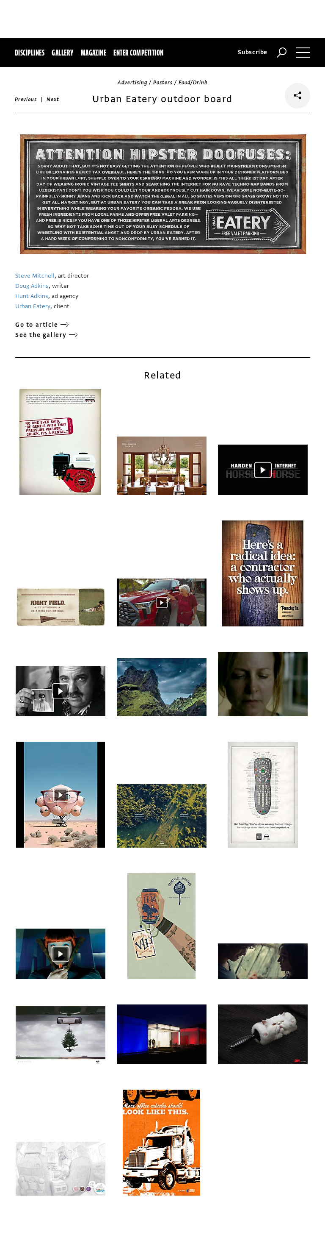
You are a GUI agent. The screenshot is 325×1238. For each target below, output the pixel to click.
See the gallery (41, 335)
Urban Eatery (32, 306)
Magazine (94, 52)
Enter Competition (138, 52)
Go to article (36, 325)
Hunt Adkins (31, 296)
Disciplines (29, 52)
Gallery (62, 52)
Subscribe (252, 52)
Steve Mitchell (35, 276)
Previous (26, 99)
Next (53, 99)
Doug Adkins (32, 286)
